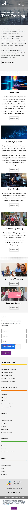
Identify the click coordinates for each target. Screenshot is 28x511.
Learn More (14, 283)
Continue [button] (14, 508)
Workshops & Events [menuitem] (6, 420)
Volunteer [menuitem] (3, 446)
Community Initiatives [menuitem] (6, 432)
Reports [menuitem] (3, 471)
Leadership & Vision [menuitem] (6, 465)
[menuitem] (14, 362)
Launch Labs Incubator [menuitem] (7, 372)
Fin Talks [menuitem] (3, 426)
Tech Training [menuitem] (4, 394)
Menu (20, 4)
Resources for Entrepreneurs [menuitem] (8, 378)
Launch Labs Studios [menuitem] (6, 375)
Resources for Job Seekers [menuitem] (7, 404)
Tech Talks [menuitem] (4, 423)
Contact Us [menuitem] (4, 474)
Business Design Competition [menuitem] (8, 369)
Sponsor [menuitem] (3, 449)
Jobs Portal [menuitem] (4, 400)
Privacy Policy (7, 504)
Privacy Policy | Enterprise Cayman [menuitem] (14, 488)
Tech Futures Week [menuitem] (6, 407)
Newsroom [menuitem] (4, 468)
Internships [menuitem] (4, 397)
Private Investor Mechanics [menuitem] (8, 381)
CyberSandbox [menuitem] (5, 429)
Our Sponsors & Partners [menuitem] (7, 452)
